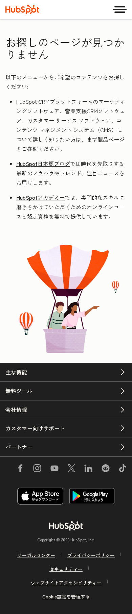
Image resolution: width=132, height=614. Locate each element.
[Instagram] (37, 469)
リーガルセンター (36, 555)
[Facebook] (20, 469)
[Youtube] (54, 469)
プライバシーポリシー (91, 555)
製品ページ (111, 139)
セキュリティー (66, 569)
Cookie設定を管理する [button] (66, 596)
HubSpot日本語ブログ (43, 163)
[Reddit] (105, 469)
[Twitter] (71, 469)
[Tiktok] (122, 469)
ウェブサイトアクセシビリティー (66, 582)
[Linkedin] (88, 469)
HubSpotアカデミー (40, 197)
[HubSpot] (22, 9)
